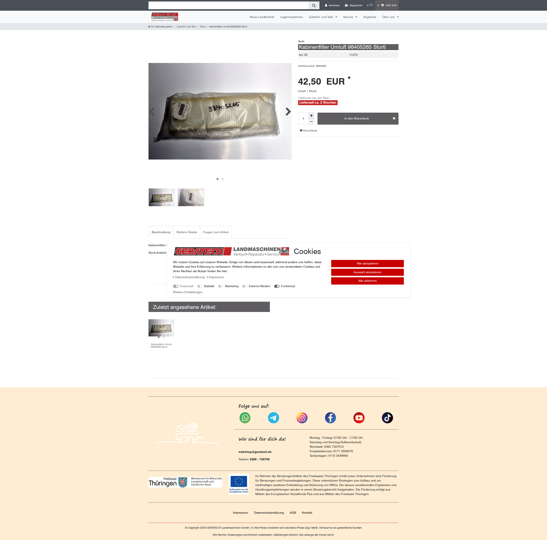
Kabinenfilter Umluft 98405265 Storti (161, 345)
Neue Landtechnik (262, 17)
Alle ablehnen (367, 280)
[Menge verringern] (311, 122)
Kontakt (307, 512)
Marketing (231, 286)
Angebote (369, 17)
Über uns (389, 17)
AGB (293, 512)
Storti (202, 26)
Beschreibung (161, 232)
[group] (161, 328)
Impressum (240, 512)
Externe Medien (259, 286)
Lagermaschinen (291, 17)
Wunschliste (309, 130)
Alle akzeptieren (367, 263)
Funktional (288, 286)
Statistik (209, 286)
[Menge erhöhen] (311, 116)
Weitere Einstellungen (188, 292)
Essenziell (186, 286)
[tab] (161, 232)
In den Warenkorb (356, 118)
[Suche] (314, 5)
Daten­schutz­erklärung (269, 512)
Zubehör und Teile (321, 17)
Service (348, 17)
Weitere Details (186, 232)
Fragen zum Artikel (216, 232)
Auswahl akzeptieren (368, 272)
